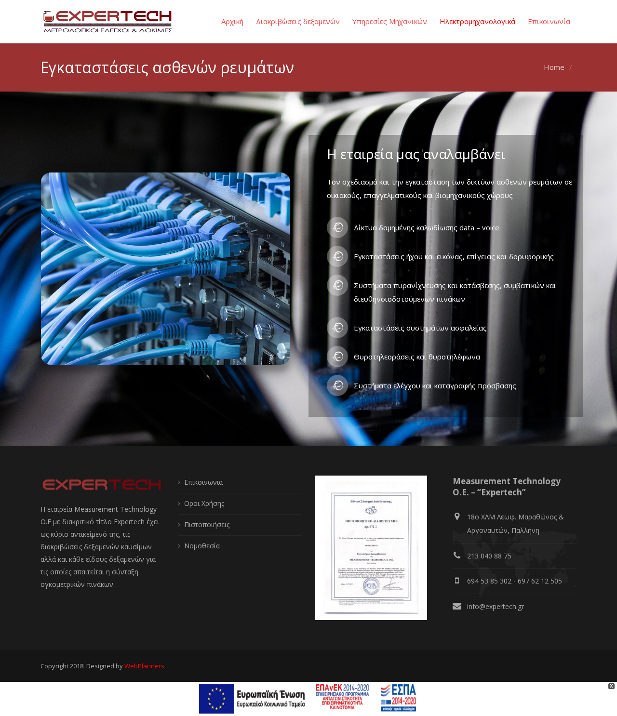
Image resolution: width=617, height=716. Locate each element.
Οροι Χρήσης (204, 503)
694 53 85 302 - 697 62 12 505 (514, 580)
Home (554, 67)
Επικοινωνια (203, 482)
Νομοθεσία (202, 545)
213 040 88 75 (489, 555)
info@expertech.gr (495, 606)
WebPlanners (144, 666)
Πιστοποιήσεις (206, 524)
